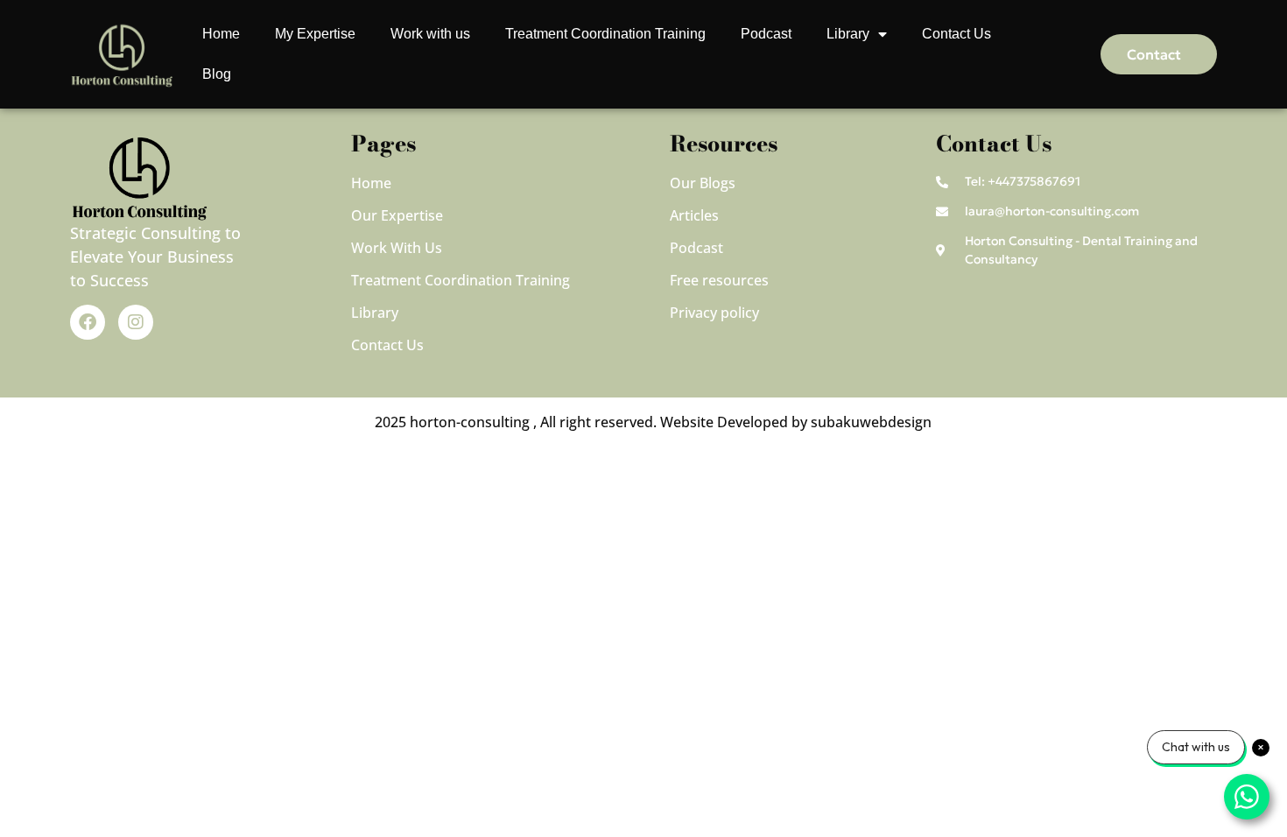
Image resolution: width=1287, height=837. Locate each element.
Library (847, 33)
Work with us (430, 33)
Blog (216, 74)
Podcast (766, 33)
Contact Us (956, 33)
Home (221, 33)
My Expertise (315, 33)
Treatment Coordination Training (605, 33)
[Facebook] (87, 322)
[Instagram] (135, 322)
